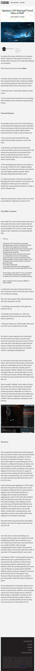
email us (30, 644)
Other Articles (18, 50)
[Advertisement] (14, 626)
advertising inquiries (26, 652)
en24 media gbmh (28, 641)
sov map (22, 2)
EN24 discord (14, 2)
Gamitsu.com (22, 665)
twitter (30, 650)
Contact (17, 48)
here (24, 68)
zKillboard (17, 52)
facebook (29, 647)
